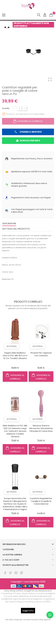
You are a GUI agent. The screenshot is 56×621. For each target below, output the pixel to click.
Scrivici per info (30, 140)
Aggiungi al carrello (30, 121)
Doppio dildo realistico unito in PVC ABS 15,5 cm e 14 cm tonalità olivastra (15, 355)
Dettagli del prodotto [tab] (16, 228)
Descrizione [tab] (9, 223)
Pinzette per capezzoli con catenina (41, 354)
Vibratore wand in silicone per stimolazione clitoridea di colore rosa (41, 428)
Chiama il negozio (28, 131)
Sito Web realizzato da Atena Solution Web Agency (28, 619)
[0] (51, 15)
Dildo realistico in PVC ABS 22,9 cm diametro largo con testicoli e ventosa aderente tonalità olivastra (15, 431)
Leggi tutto (28, 610)
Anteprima (12, 346)
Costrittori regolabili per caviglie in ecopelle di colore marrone (41, 501)
